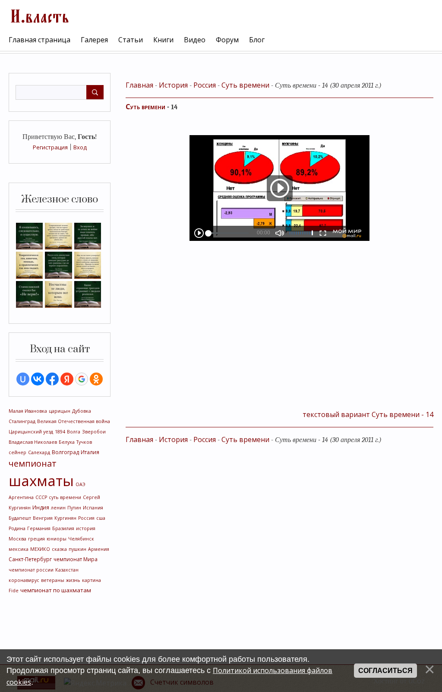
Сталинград (22, 421)
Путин (74, 508)
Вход (80, 147)
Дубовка (81, 411)
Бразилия (63, 528)
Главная (139, 85)
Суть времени (245, 85)
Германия (39, 528)
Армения (98, 549)
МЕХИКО (40, 549)
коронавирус (24, 580)
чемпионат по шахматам (55, 590)
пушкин (77, 549)
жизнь (73, 580)
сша (100, 518)
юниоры (56, 539)
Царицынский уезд (31, 432)
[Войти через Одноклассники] (96, 379)
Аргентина (21, 497)
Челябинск (81, 539)
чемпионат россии (31, 570)
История (173, 85)
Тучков (84, 442)
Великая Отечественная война (73, 421)
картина (91, 580)
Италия (90, 452)
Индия (40, 507)
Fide (14, 591)
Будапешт (20, 518)
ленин (58, 508)
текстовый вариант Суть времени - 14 (368, 414)
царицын (59, 411)
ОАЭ (80, 484)
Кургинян (65, 518)
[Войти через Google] (81, 379)
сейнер (17, 452)
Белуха (67, 442)
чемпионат (33, 463)
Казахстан (67, 570)
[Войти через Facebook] (52, 379)
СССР (41, 497)
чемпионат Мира (76, 559)
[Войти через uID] (22, 379)
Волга (73, 432)
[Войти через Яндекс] (66, 379)
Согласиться (385, 670)
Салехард (39, 452)
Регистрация (50, 147)
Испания (93, 508)
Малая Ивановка (28, 411)
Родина (17, 528)
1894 (60, 432)
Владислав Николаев (33, 442)
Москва (17, 539)
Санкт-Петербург (30, 559)
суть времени (65, 497)
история (85, 528)
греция (36, 539)
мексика (18, 549)
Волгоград (65, 452)
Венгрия (43, 518)
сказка (59, 549)
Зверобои (94, 432)
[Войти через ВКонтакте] (37, 379)
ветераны (52, 580)
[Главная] (39, 15)
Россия (86, 518)
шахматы (41, 480)
